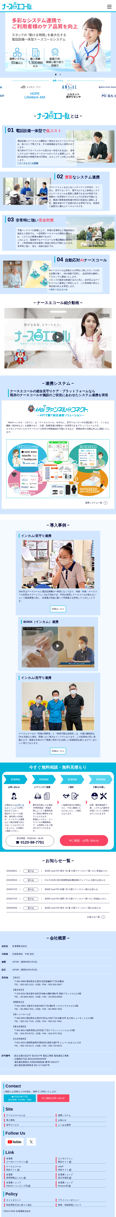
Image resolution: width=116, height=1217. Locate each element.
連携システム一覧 (95, 502)
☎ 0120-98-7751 (19, 1098)
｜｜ (58, 871)
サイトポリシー (13, 1200)
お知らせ (62, 1120)
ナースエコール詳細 (28, 163)
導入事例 (10, 1120)
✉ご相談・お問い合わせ (84, 840)
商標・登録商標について (69, 1205)
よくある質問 (64, 1125)
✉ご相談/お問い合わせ (53, 1098)
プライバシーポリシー (68, 1200)
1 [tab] (55, 74)
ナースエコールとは (15, 1115)
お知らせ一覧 (95, 917)
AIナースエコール (59, 289)
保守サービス (12, 1125)
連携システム (64, 1115)
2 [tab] (60, 74)
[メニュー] (109, 6)
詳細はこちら (58, 609)
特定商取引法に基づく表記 (19, 1205)
